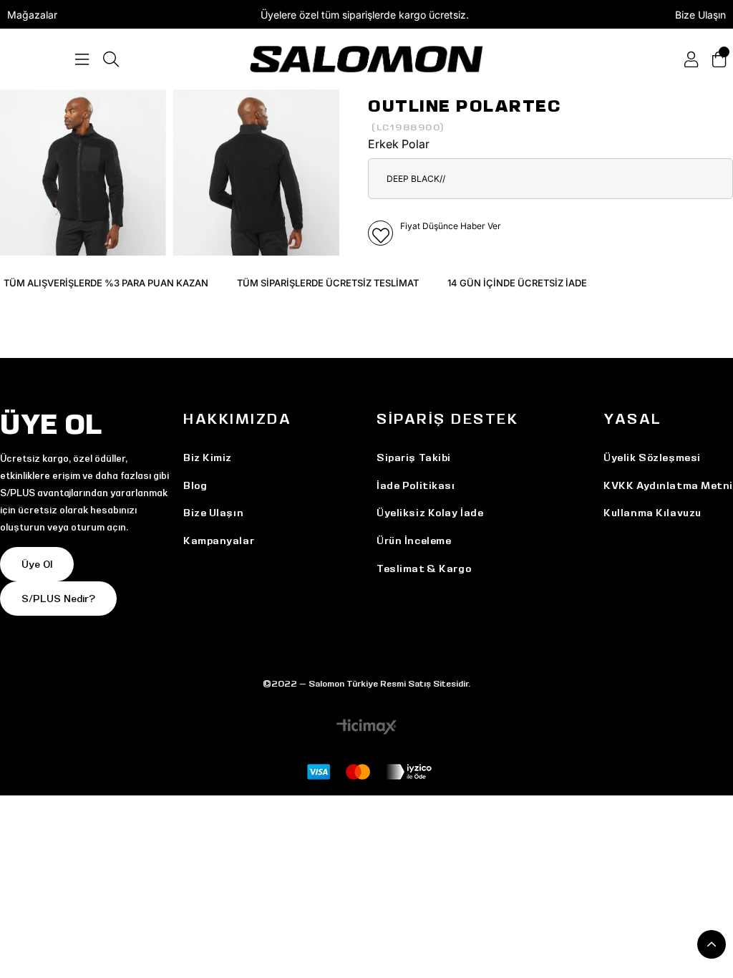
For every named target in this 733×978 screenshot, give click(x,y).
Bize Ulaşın (700, 15)
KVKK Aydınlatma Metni (668, 485)
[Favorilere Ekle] (380, 233)
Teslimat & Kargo (424, 568)
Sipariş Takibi (414, 457)
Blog (195, 485)
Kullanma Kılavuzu (652, 513)
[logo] (366, 59)
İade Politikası (416, 485)
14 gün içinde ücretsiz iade (517, 283)
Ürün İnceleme (414, 541)
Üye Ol (36, 564)
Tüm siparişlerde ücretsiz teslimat (328, 283)
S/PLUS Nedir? (58, 599)
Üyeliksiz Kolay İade (430, 513)
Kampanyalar (218, 541)
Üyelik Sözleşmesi (652, 457)
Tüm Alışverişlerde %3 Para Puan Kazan (106, 283)
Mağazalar (32, 15)
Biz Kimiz (207, 457)
